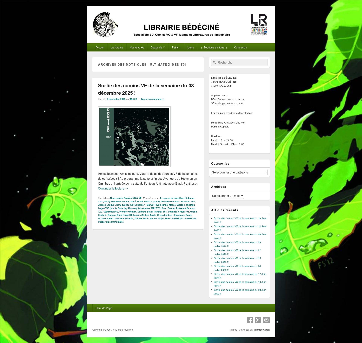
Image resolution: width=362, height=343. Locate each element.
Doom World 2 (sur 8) (148, 201)
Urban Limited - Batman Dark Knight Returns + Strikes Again (147, 213)
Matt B (133, 99)
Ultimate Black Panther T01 (152, 211)
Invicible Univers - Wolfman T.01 (178, 201)
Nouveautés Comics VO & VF (125, 198)
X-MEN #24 (190, 218)
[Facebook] (250, 320)
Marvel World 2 (177, 204)
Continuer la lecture (113, 188)
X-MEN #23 (177, 218)
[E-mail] (266, 320)
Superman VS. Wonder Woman (120, 211)
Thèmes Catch (262, 329)
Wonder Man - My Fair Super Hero (152, 218)
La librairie (117, 47)
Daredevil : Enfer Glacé (123, 201)
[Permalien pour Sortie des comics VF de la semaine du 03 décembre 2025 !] (134, 169)
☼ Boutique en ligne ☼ (214, 47)
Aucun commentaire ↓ (152, 99)
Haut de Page (104, 308)
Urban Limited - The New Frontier (115, 218)
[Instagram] (258, 320)
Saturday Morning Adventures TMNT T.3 (139, 208)
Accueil (100, 47)
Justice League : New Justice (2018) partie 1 (122, 204)
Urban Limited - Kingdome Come (174, 215)
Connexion (240, 47)
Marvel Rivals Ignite (157, 204)
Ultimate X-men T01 (178, 211)
